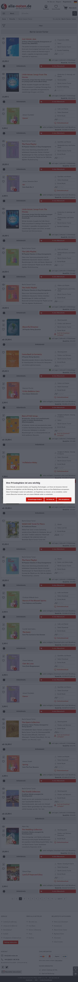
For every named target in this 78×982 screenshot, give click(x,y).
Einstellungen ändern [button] (35, 499)
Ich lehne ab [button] (50, 499)
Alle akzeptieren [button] (64, 499)
